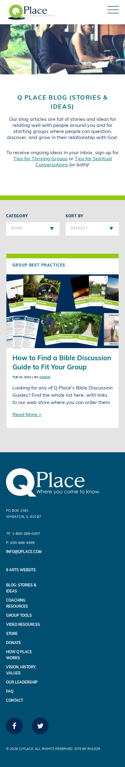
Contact (14, 701)
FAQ (9, 692)
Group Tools (19, 616)
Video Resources (23, 625)
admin (44, 377)
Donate (13, 643)
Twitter (40, 732)
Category (17, 222)
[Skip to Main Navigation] (113, 12)
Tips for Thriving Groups (40, 159)
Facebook (14, 732)
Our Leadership (22, 682)
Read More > (27, 414)
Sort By (77, 222)
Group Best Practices (39, 265)
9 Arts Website (21, 570)
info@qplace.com (24, 552)
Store (12, 634)
